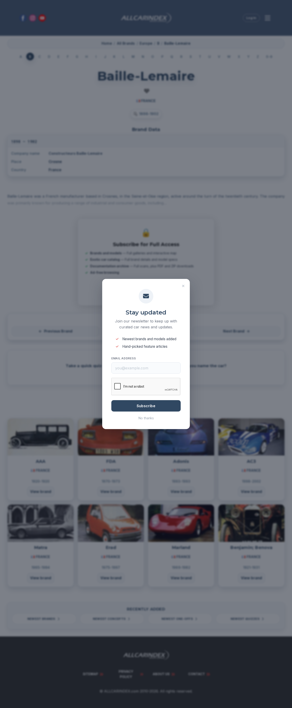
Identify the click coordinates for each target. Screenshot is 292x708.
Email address (123, 358)
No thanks (146, 418)
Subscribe (146, 406)
